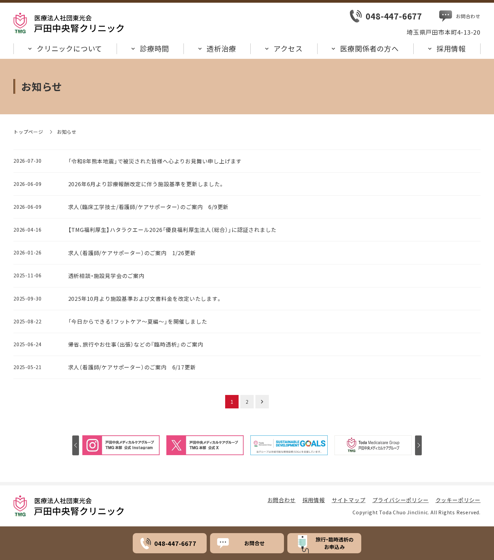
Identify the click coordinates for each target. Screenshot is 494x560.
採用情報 (451, 48)
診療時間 (154, 48)
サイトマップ (349, 500)
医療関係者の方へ (369, 48)
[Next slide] (418, 445)
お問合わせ (468, 16)
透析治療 (221, 48)
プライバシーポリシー (400, 500)
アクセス (288, 48)
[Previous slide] (75, 445)
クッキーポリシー (458, 500)
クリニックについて (69, 48)
